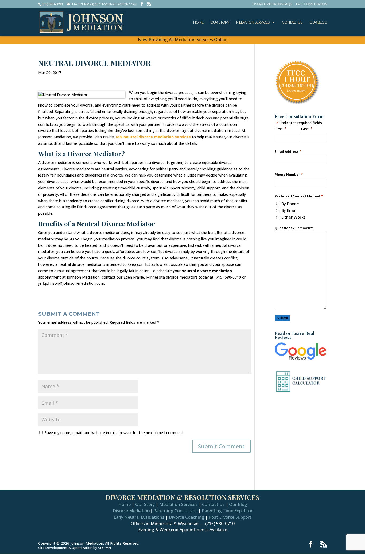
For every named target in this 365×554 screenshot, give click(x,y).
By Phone (290, 203)
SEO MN (104, 547)
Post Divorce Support (230, 517)
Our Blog (318, 22)
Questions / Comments (294, 228)
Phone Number (289, 175)
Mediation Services (253, 22)
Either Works (293, 217)
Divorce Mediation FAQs (272, 4)
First (280, 129)
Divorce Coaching (186, 517)
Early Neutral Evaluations (139, 517)
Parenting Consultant (175, 511)
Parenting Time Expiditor (227, 511)
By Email (289, 210)
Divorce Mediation (131, 511)
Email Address (288, 152)
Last (306, 129)
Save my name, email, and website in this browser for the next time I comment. (114, 432)
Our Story (219, 22)
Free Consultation (311, 4)
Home (198, 22)
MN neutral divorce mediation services (153, 136)
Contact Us (292, 22)
